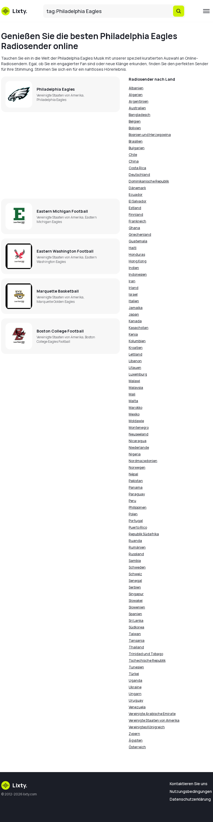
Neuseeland (138, 434)
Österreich (137, 747)
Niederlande (139, 447)
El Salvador (137, 201)
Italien (134, 301)
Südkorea (136, 627)
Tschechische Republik (147, 660)
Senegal (135, 580)
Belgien (135, 121)
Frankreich (137, 221)
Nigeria (135, 454)
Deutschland (139, 174)
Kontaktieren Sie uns (188, 783)
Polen (133, 514)
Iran (132, 281)
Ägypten (136, 740)
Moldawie (136, 420)
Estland (135, 208)
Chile (133, 154)
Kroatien (136, 347)
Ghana (134, 227)
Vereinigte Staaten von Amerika (154, 720)
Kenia (133, 334)
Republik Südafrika (144, 534)
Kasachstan (138, 327)
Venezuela (137, 707)
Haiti (132, 247)
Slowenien (137, 607)
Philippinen (137, 507)
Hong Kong (137, 261)
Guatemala (138, 241)
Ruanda (135, 540)
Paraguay (137, 494)
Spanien (135, 614)
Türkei (134, 673)
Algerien (136, 94)
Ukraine (135, 687)
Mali (132, 394)
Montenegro (139, 427)
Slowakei (136, 600)
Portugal (136, 520)
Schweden (137, 567)
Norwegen (137, 467)
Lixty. (19, 785)
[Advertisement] (60, 155)
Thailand (136, 647)
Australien (137, 108)
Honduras (137, 254)
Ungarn (135, 693)
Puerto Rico (138, 527)
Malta (133, 401)
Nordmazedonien (143, 460)
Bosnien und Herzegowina (150, 134)
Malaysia (136, 387)
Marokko (135, 407)
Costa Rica (137, 168)
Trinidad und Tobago (146, 653)
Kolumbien (137, 341)
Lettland (135, 354)
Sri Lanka (136, 620)
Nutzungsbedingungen (191, 791)
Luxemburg (138, 374)
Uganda (135, 680)
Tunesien (136, 667)
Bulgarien (136, 148)
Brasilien (136, 141)
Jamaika (136, 307)
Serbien (135, 587)
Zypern (134, 733)
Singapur (136, 594)
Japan (134, 314)
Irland (133, 287)
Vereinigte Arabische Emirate (152, 713)
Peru (132, 500)
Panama (136, 487)
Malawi (134, 381)
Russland (136, 554)
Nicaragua (137, 440)
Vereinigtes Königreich (147, 727)
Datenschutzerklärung (190, 799)
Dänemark (137, 188)
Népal (133, 474)
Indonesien (138, 274)
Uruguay (136, 700)
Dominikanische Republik (149, 181)
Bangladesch (139, 114)
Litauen (135, 367)
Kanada (135, 321)
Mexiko (134, 414)
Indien (134, 267)
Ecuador (136, 194)
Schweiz (135, 574)
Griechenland (140, 234)
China (134, 161)
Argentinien (138, 101)
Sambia (135, 560)
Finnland (136, 214)
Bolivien (135, 128)
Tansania (136, 640)
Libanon (135, 361)
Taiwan (135, 633)
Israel (133, 294)
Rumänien (137, 547)
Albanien (136, 88)
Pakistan (136, 480)
